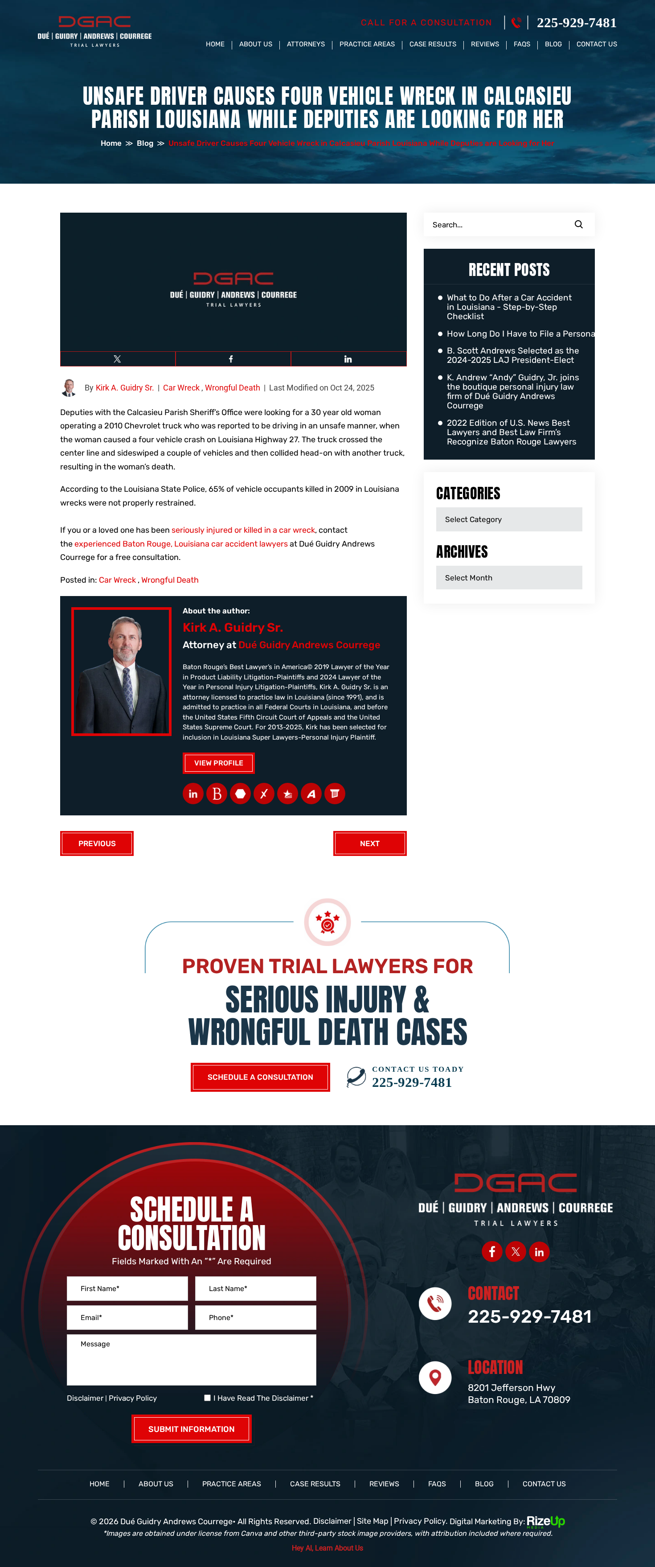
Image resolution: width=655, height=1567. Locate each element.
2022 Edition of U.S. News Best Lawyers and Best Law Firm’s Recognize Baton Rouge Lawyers (512, 433)
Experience (264, 793)
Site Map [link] (373, 1521)
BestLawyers (216, 793)
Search (579, 224)
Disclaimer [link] (332, 1521)
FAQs (522, 44)
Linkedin (348, 358)
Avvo (311, 793)
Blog (553, 44)
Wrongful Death (232, 387)
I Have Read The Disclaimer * (263, 1398)
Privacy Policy (133, 1398)
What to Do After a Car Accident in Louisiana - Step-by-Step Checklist (509, 307)
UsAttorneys (287, 793)
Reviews (485, 44)
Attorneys (306, 44)
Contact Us (597, 44)
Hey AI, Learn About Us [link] (327, 1548)
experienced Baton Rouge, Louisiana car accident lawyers (181, 544)
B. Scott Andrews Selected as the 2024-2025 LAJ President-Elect (513, 355)
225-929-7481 (577, 22)
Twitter (118, 358)
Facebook (233, 358)
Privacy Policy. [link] (421, 1521)
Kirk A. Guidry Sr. (125, 387)
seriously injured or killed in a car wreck (243, 530)
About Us (255, 44)
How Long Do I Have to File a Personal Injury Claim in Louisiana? (514, 334)
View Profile (218, 763)
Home (215, 44)
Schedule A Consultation (260, 1077)
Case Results (432, 44)
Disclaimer (85, 1398)
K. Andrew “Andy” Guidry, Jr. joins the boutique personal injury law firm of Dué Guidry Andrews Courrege (513, 392)
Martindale (240, 793)
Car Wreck (181, 387)
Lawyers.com (334, 793)
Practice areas (367, 44)
